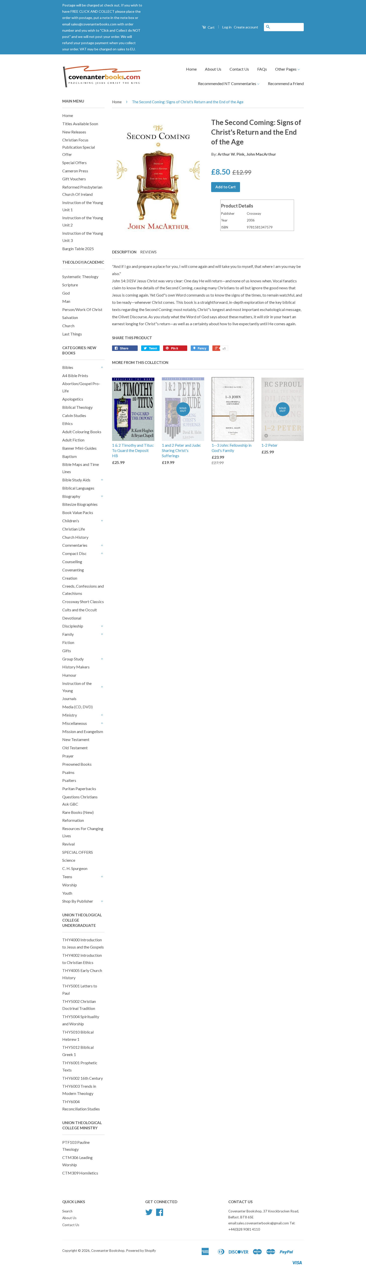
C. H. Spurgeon (74, 868)
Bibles (67, 367)
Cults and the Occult (79, 609)
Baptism (69, 456)
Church (68, 325)
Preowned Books (77, 764)
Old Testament (75, 747)
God (66, 293)
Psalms (68, 772)
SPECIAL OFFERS (77, 852)
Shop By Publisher (77, 901)
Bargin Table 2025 (78, 248)
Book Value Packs (77, 512)
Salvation (70, 317)
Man (66, 301)
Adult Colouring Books (81, 431)
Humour (69, 675)
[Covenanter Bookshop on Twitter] (149, 1214)
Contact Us (239, 69)
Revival (68, 844)
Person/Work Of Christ (82, 309)
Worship (69, 884)
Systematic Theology (80, 276)
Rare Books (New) (78, 812)
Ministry (69, 715)
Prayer (68, 755)
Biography (71, 496)
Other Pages (286, 69)
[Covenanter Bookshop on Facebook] (159, 1214)
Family (68, 634)
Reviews (148, 252)
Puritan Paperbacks (79, 788)
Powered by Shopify (141, 1251)
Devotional (71, 618)
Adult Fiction (73, 439)
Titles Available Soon (80, 123)
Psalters (69, 780)
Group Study (73, 658)
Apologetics (72, 399)
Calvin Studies (74, 415)
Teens (67, 876)
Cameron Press (75, 170)
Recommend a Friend (286, 83)
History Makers (76, 666)
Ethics (67, 423)
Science (68, 860)
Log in (227, 27)
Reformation (73, 820)
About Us (213, 69)
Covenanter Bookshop (107, 1251)
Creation (69, 578)
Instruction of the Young (77, 687)
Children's (70, 520)
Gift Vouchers (74, 178)
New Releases (74, 131)
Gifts (66, 650)
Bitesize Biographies (80, 504)
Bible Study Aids (76, 479)
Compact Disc (74, 553)
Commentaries (74, 545)
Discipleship (72, 626)
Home (191, 69)
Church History (75, 537)
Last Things (72, 333)
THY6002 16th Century (82, 1078)
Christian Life (73, 529)
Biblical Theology (77, 407)
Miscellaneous (74, 723)
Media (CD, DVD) (77, 706)
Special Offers (74, 162)
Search (67, 1211)
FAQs (262, 69)
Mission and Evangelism (82, 731)
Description (124, 252)
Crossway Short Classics (83, 601)
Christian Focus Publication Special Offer (78, 147)
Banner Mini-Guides (79, 448)
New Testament (75, 739)
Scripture (70, 284)
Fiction (68, 642)
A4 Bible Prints (75, 375)
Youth (67, 893)
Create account (246, 27)
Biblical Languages (78, 488)
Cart (211, 27)
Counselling (72, 561)
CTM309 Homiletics (80, 1172)
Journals (69, 698)
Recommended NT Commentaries (227, 83)
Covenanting (73, 569)
